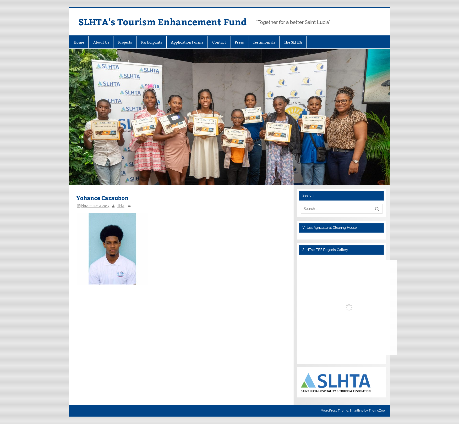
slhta (120, 206)
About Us (101, 42)
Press (239, 42)
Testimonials (264, 42)
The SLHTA (293, 42)
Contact (219, 42)
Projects (125, 42)
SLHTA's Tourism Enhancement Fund (162, 22)
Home (79, 42)
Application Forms (187, 42)
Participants (151, 42)
